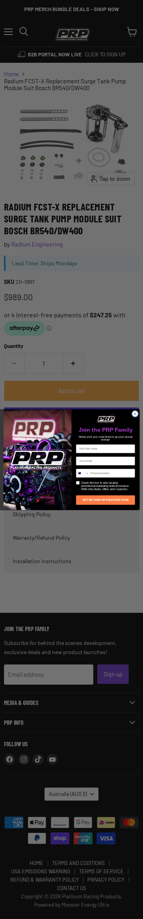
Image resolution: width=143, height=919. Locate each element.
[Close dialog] (135, 414)
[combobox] (82, 473)
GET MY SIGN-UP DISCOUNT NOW (106, 499)
